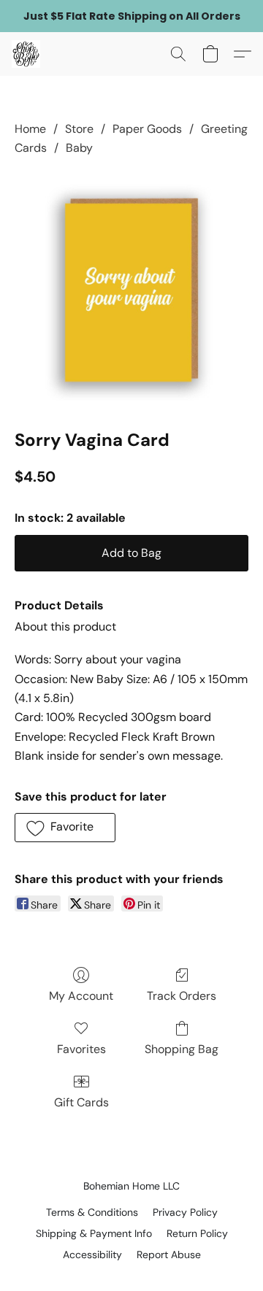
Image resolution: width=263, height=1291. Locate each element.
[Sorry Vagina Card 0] (131, 289)
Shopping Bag (181, 1049)
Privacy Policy (185, 1212)
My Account (81, 995)
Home (30, 128)
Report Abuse (169, 1254)
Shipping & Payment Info (94, 1233)
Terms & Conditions (92, 1212)
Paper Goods (147, 128)
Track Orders (181, 995)
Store (79, 128)
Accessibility (92, 1254)
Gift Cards (81, 1102)
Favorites (81, 1049)
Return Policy (197, 1233)
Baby (79, 147)
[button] (27, 54)
